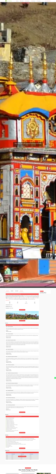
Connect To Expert (22, 309)
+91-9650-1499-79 (43, 292)
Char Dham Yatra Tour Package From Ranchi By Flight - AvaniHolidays (8, 1)
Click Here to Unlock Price (22, 456)
